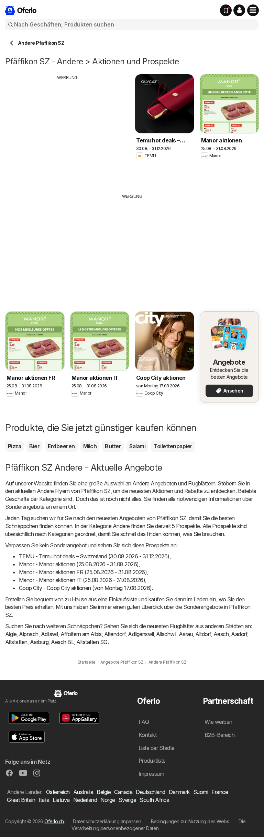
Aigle (10, 634)
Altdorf (203, 634)
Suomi (200, 791)
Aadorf (239, 634)
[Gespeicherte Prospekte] (226, 10)
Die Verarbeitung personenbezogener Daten (158, 824)
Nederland (85, 799)
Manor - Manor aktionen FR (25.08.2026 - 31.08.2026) (83, 572)
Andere (141, 483)
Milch (90, 446)
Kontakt (147, 734)
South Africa (154, 799)
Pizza (14, 446)
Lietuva (61, 799)
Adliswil (49, 634)
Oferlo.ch (54, 821)
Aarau (186, 634)
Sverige (127, 799)
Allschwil (166, 634)
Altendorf (114, 634)
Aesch (221, 634)
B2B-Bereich (219, 734)
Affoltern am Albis (81, 634)
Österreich (58, 791)
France (219, 791)
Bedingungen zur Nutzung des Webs (190, 821)
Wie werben (218, 721)
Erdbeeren (61, 446)
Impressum (151, 773)
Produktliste (152, 760)
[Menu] (253, 10)
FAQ (144, 721)
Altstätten (16, 642)
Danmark (179, 791)
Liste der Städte (157, 747)
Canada (123, 791)
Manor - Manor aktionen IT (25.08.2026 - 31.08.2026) (82, 580)
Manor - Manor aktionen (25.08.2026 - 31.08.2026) (79, 564)
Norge (107, 799)
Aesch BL (62, 642)
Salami (137, 446)
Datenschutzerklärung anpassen (107, 821)
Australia (83, 791)
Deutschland (150, 791)
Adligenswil (141, 634)
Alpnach (28, 634)
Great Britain (21, 799)
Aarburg (39, 642)
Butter (113, 446)
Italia (43, 799)
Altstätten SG (91, 642)
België (104, 791)
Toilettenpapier (173, 446)
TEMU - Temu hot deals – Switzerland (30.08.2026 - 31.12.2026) (94, 556)
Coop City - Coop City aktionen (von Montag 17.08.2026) (85, 587)
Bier (34, 446)
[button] (239, 10)
